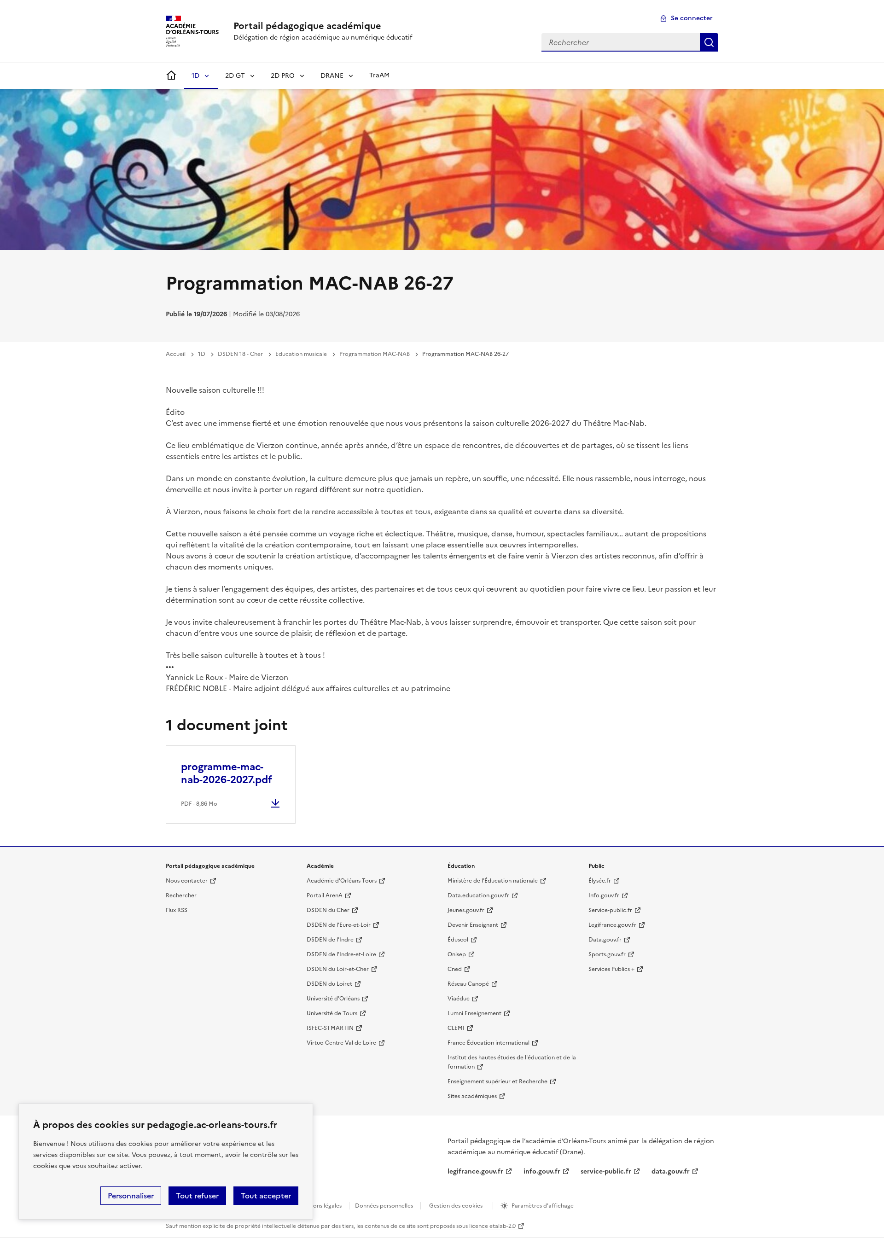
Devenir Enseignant (473, 925)
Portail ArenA (325, 895)
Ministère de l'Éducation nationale (493, 881)
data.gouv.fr (670, 1171)
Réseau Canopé (468, 984)
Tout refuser (197, 1195)
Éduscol (458, 940)
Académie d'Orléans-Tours (342, 881)
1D (195, 76)
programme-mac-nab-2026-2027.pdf (226, 773)
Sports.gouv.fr (607, 954)
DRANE (331, 76)
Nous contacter (187, 881)
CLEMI (456, 1028)
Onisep (457, 954)
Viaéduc (459, 998)
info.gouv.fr (541, 1171)
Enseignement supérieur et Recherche (497, 1081)
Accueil (176, 354)
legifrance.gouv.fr (475, 1171)
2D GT (235, 76)
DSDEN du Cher (328, 910)
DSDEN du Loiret (329, 984)
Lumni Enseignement (474, 1013)
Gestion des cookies (456, 1206)
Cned (455, 969)
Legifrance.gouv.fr (612, 925)
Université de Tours (332, 1013)
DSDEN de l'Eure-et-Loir (339, 925)
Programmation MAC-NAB (374, 354)
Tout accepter (266, 1195)
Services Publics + (611, 969)
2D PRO (283, 76)
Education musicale (301, 354)
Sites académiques (472, 1096)
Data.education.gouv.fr (478, 895)
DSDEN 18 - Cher (240, 354)
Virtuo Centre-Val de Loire (341, 1043)
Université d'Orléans (333, 998)
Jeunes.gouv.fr (466, 910)
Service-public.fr (610, 910)
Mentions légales (320, 1206)
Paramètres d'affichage (543, 1206)
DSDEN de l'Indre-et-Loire (341, 954)
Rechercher (709, 42)
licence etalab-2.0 (492, 1226)
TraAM (379, 75)
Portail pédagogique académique (307, 26)
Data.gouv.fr (605, 940)
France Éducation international (488, 1043)
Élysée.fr (599, 881)
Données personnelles (384, 1206)
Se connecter (692, 18)
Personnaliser (131, 1195)
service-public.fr (606, 1171)
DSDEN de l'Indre (330, 940)
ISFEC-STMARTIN (330, 1028)
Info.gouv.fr (603, 895)
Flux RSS (176, 910)
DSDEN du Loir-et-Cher (338, 969)
